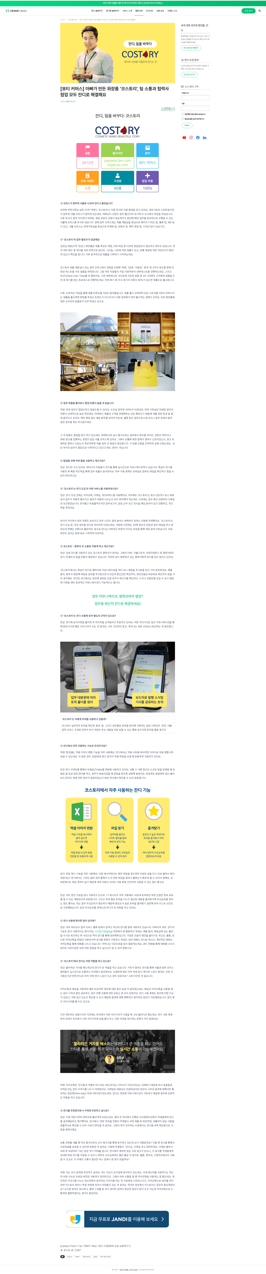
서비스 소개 (127, 11)
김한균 (95, 1256)
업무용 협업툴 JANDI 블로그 (129, 1270)
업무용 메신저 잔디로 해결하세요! (118, 604)
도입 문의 (248, 11)
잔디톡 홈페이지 (112, 11)
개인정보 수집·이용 (191, 114)
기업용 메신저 (86, 1256)
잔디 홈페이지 (97, 11)
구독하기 (187, 125)
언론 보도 (160, 11)
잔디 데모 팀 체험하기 (191, 48)
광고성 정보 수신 (190, 119)
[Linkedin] (204, 138)
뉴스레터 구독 (191, 86)
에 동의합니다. (195, 114)
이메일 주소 (185, 93)
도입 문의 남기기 (189, 74)
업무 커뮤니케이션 (105, 1256)
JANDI (77, 1256)
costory (69, 1256)
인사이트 (149, 11)
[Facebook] (198, 138)
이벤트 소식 (172, 11)
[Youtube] (184, 138)
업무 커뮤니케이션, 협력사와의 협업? (117, 596)
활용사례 (139, 11)
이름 (183, 104)
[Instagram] (191, 138)
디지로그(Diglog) (103, 931)
